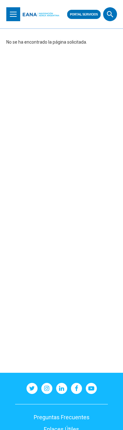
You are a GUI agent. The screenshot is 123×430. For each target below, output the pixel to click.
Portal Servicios (83, 14)
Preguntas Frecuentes (62, 417)
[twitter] (32, 388)
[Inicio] (41, 14)
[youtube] (91, 388)
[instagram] (46, 388)
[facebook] (76, 388)
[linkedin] (61, 388)
